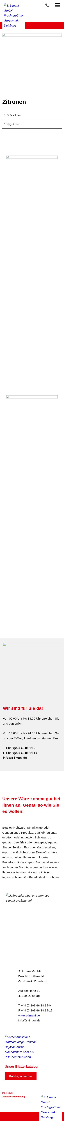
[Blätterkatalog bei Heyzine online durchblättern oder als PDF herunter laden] (22, 1047)
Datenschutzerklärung (13, 1097)
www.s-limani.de (29, 1015)
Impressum (7, 1093)
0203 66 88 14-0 (49, 5)
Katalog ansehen (20, 1076)
